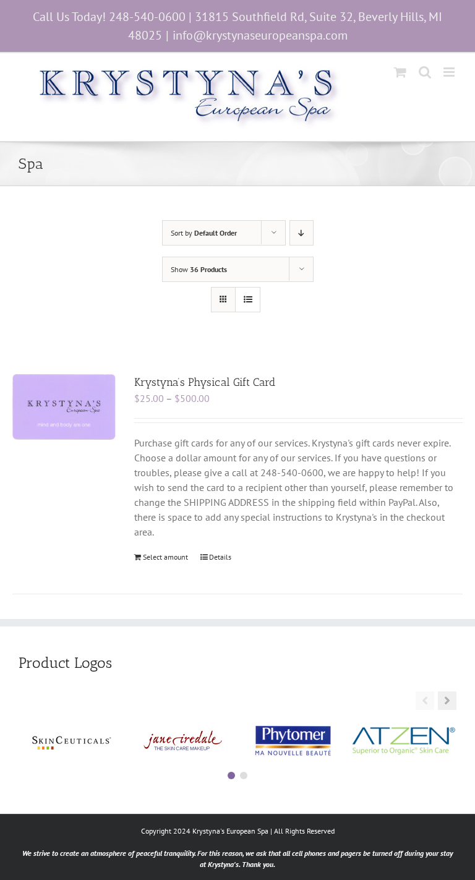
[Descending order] (301, 233)
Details (220, 557)
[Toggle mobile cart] (400, 72)
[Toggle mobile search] (425, 72)
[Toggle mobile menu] (449, 72)
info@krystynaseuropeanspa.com (260, 35)
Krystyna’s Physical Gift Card (204, 382)
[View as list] (248, 300)
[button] (447, 700)
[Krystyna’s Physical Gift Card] (64, 407)
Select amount (165, 557)
